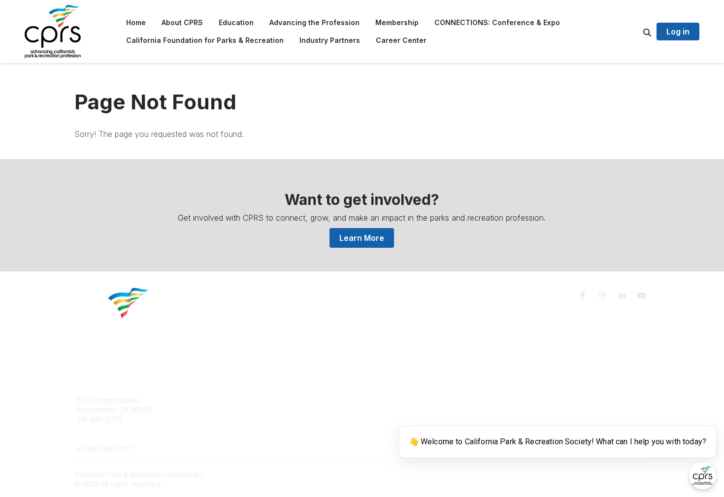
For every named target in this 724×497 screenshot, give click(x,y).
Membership (394, 409)
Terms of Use (535, 404)
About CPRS (240, 400)
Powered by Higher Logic (608, 474)
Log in (678, 31)
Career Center (243, 419)
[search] (635, 31)
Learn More (361, 238)
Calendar (388, 429)
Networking (392, 400)
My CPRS (389, 419)
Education (236, 409)
